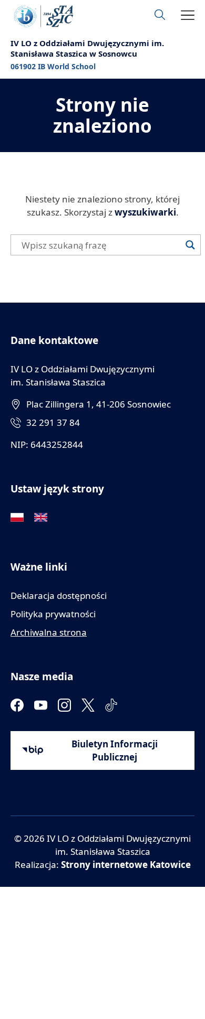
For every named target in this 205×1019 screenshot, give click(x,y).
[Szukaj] (190, 245)
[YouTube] (40, 705)
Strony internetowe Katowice (126, 865)
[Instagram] (64, 705)
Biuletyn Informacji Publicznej (114, 750)
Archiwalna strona (49, 632)
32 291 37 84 (53, 422)
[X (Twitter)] (88, 705)
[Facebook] (17, 705)
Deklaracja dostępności (59, 595)
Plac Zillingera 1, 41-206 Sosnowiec (98, 404)
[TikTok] (111, 705)
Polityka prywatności (53, 614)
